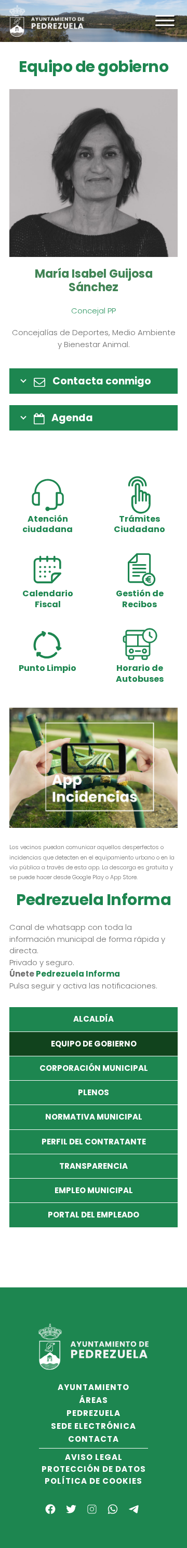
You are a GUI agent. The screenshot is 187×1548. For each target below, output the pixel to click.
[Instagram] (92, 1509)
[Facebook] (50, 1509)
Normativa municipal (93, 1116)
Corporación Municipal (93, 1068)
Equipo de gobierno (94, 1043)
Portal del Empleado (93, 1214)
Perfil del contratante (94, 1141)
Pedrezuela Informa (78, 973)
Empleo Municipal (94, 1190)
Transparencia (93, 1165)
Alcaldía (93, 1018)
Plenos (93, 1092)
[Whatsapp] (113, 1509)
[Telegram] (133, 1509)
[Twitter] (71, 1509)
